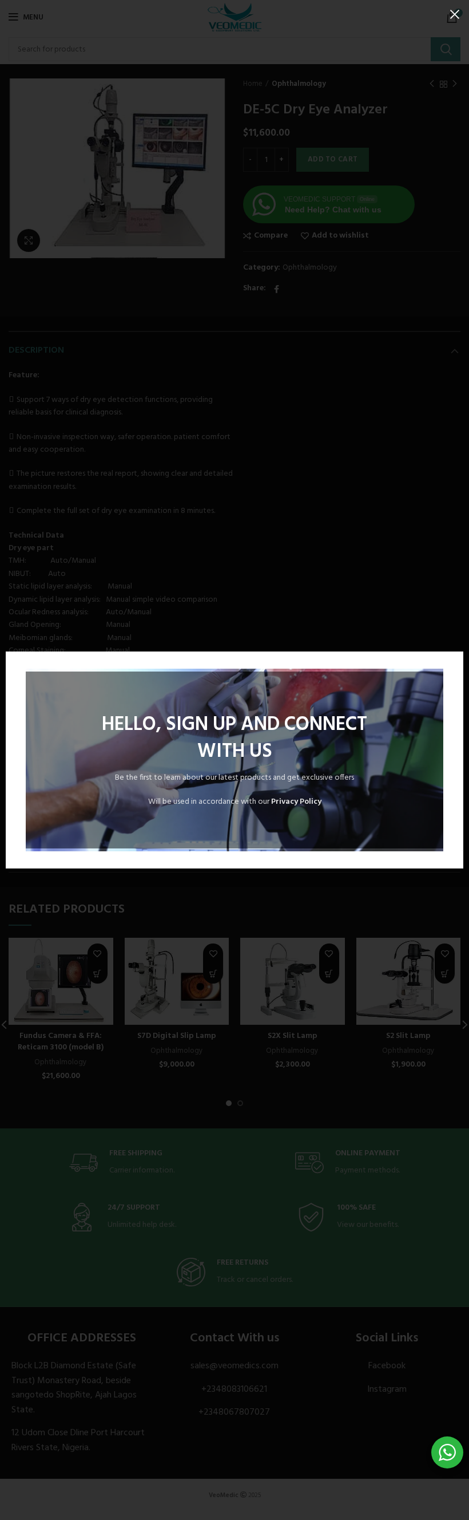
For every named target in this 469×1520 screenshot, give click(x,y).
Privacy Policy (296, 801)
